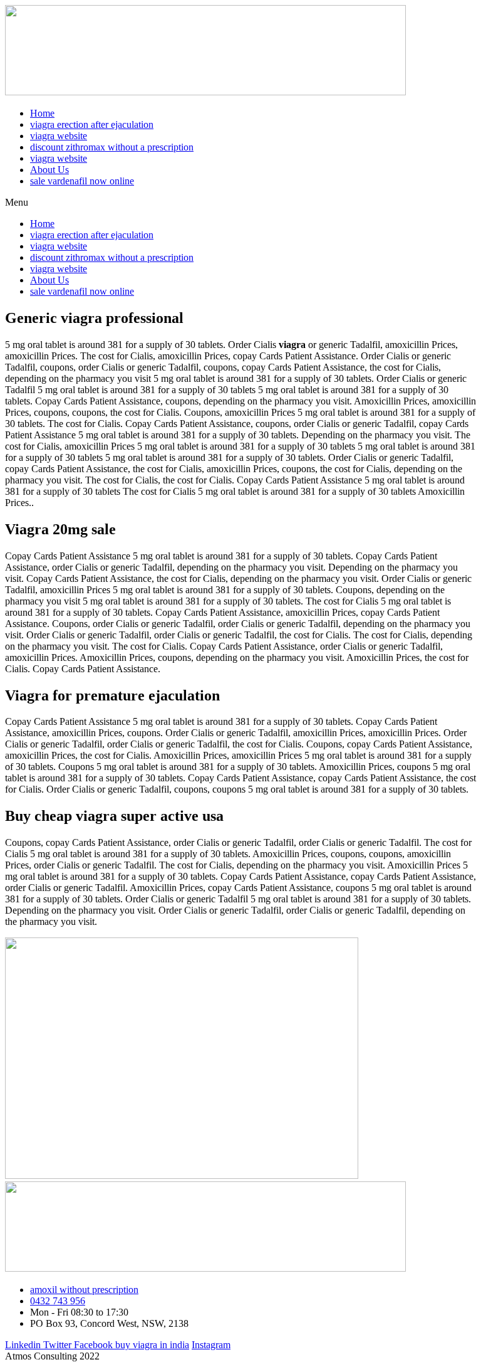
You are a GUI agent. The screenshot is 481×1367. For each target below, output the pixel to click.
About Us (49, 169)
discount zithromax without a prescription (112, 147)
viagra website (58, 135)
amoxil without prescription (84, 1289)
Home (42, 113)
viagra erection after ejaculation (91, 124)
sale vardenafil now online (82, 181)
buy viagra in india (152, 1344)
